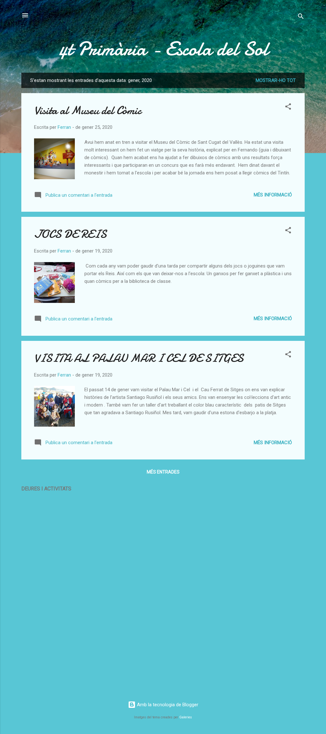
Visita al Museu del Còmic (87, 110)
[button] (288, 108)
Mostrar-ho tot (276, 80)
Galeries (185, 717)
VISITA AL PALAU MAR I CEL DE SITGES (139, 358)
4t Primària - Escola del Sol (163, 48)
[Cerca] (301, 17)
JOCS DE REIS (70, 234)
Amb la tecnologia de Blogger (167, 705)
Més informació (273, 195)
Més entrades (163, 471)
